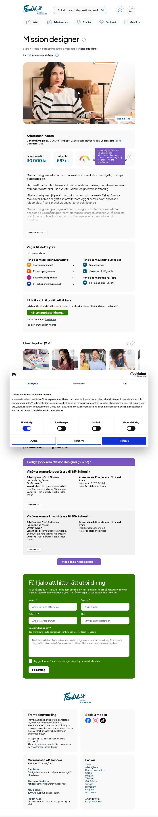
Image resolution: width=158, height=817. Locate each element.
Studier (88, 772)
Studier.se (50, 319)
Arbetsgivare (91, 767)
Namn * (33, 600)
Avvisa (33, 440)
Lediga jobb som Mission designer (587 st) (58, 462)
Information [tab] (79, 383)
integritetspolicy (71, 661)
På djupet (89, 775)
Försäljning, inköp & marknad (58, 48)
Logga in (89, 789)
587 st (119, 140)
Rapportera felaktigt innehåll (41, 324)
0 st (41, 143)
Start (26, 48)
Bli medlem (90, 786)
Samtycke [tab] (33, 383)
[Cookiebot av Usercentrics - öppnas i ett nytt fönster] (132, 374)
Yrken (35, 48)
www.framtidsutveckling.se (44, 746)
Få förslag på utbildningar (47, 312)
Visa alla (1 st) (123, 118)
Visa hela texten (35, 233)
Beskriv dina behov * (40, 627)
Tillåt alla (124, 440)
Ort (83, 613)
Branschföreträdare (95, 770)
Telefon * (34, 613)
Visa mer (32, 505)
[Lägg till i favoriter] (84, 40)
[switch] (61, 428)
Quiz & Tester (91, 781)
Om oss (89, 783)
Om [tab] (125, 383)
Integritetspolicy (93, 801)
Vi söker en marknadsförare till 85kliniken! (57, 471)
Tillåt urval (79, 440)
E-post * (85, 600)
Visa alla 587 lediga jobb (78, 561)
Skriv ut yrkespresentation (38, 54)
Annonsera (90, 792)
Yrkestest (90, 778)
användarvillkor (92, 661)
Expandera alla (35, 253)
